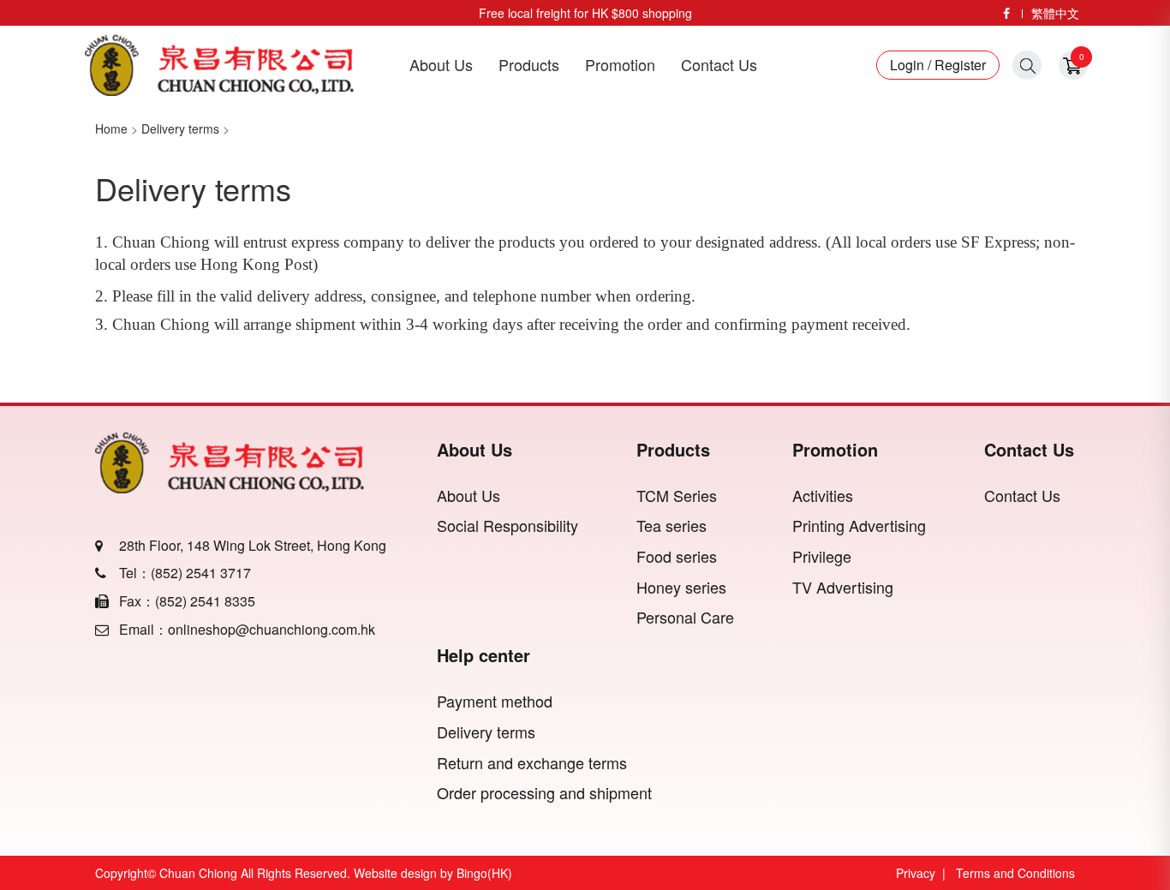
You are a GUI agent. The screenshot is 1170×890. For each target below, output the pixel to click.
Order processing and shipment (544, 792)
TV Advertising (842, 587)
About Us (441, 64)
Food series (676, 556)
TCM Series (676, 495)
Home (111, 128)
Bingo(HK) (484, 872)
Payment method (494, 701)
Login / (910, 65)
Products (528, 64)
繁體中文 (1055, 12)
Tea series (671, 525)
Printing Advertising (859, 525)
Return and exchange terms (532, 763)
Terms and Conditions (1015, 872)
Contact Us (719, 64)
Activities (822, 495)
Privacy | (924, 872)
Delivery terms (180, 128)
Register (958, 65)
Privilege (821, 556)
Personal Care (685, 617)
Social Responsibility (507, 525)
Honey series (681, 587)
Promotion (620, 64)
